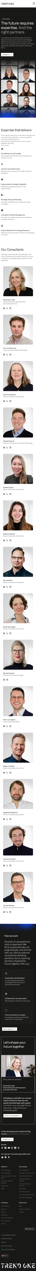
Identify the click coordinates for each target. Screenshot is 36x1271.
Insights (21, 1212)
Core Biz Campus (24, 1191)
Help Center (4, 1186)
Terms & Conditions (7, 1218)
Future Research (24, 1170)
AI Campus (22, 1188)
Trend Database (6, 1173)
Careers (3, 1212)
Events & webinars (24, 1209)
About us (4, 1209)
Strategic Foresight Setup (27, 1173)
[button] (5, 1256)
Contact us (4, 1215)
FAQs (2, 1188)
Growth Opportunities (25, 1176)
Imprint (3, 1223)
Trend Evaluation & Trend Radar (8, 1177)
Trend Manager (5, 1170)
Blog (20, 1206)
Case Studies (5, 1206)
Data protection (5, 1221)
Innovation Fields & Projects (7, 1182)
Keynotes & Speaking (25, 1197)
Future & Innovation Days (27, 1194)
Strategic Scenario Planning (24, 1185)
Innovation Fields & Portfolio (25, 1180)
